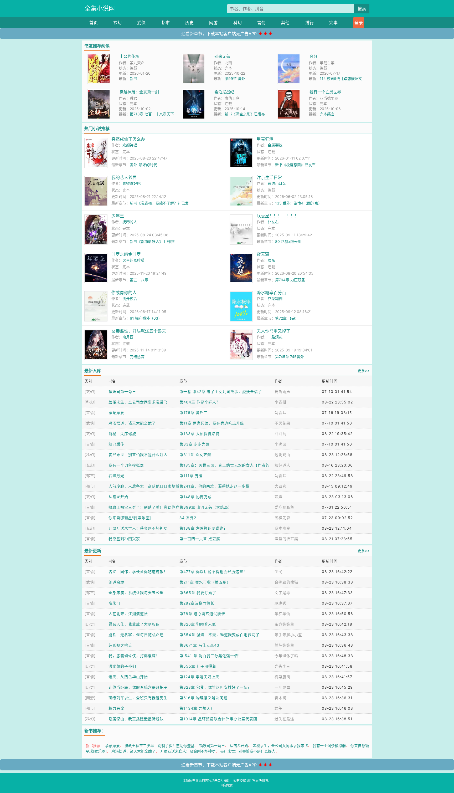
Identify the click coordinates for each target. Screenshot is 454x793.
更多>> (364, 370)
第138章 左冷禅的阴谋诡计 (203, 528)
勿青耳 (280, 412)
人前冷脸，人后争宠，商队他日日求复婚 (144, 486)
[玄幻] (90, 391)
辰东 (271, 260)
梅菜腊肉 (282, 676)
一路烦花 (275, 337)
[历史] (90, 624)
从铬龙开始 (118, 496)
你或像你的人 (124, 292)
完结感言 (137, 356)
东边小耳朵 (277, 183)
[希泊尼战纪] (193, 92)
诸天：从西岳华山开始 (128, 676)
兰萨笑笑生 (284, 645)
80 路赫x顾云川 (288, 241)
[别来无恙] (193, 56)
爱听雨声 (282, 391)
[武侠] (90, 423)
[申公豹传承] (98, 56)
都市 (165, 22)
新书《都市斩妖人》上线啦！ (154, 241)
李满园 (280, 444)
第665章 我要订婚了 (197, 592)
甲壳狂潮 (265, 139)
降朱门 (114, 603)
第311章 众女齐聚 (195, 454)
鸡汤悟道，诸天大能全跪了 (132, 423)
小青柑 (280, 402)
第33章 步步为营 (194, 444)
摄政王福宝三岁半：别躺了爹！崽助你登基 (159, 745)
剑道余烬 (116, 582)
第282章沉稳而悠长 (196, 603)
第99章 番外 (235, 78)
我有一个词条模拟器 (126, 465)
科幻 (237, 22)
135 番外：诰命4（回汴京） (298, 203)
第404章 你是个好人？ (199, 402)
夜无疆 (263, 254)
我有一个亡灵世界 (325, 91)
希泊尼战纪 (224, 91)
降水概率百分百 (271, 292)
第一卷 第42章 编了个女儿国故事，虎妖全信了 (220, 391)
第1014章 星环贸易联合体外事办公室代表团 (218, 719)
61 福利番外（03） (146, 318)
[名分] (288, 56)
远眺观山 (282, 454)
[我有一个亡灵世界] (288, 92)
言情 (261, 22)
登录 (358, 22)
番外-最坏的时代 (143, 164)
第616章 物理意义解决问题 (203, 697)
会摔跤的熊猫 (286, 582)
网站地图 (227, 785)
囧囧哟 (280, 433)
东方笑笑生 (284, 624)
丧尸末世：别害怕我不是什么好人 (138, 454)
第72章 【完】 (287, 318)
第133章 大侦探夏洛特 (199, 433)
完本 (333, 22)
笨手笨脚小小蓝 (288, 634)
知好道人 (282, 465)
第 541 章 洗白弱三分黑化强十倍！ (210, 655)
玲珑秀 (280, 603)
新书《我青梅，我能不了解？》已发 (159, 203)
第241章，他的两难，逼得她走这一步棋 (214, 486)
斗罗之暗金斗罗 (126, 254)
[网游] (90, 697)
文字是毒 (282, 592)
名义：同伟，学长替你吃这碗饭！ (138, 571)
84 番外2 (187, 517)
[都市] (90, 475)
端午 (278, 708)
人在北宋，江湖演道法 (128, 613)
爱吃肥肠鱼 (284, 507)
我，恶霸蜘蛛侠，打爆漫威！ (134, 655)
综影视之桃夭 (120, 645)
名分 (313, 56)
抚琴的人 (129, 221)
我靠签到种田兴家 (124, 538)
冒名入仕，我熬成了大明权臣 (134, 624)
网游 (213, 22)
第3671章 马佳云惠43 (199, 645)
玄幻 (117, 22)
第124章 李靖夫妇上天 (199, 676)
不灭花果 (282, 423)
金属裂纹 (275, 145)
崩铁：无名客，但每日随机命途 (136, 634)
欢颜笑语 (129, 145)
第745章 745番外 (289, 356)
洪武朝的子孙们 (122, 666)
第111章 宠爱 (191, 475)
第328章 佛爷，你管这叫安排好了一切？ (215, 687)
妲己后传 (116, 444)
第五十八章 (139, 280)
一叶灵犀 (282, 687)
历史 (189, 22)
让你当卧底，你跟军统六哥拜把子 (138, 687)
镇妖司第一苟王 (122, 391)
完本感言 (327, 114)
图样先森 (282, 517)
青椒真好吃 (131, 183)
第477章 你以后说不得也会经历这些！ (213, 571)
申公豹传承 (129, 56)
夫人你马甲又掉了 (273, 331)
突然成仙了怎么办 (128, 139)
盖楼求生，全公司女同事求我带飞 (138, 402)
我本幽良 (282, 528)
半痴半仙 (282, 613)
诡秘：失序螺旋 (122, 433)
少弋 (278, 571)
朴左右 (273, 221)
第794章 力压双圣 (290, 280)
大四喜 (280, 486)
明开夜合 (129, 298)
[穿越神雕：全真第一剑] (98, 92)
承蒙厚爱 (116, 412)
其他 (285, 22)
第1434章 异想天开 (196, 708)
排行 (309, 22)
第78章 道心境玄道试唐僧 (202, 613)
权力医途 (116, 708)
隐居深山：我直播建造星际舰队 (136, 719)
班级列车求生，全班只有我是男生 (138, 697)
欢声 (278, 496)
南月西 (127, 337)
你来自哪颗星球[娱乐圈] (130, 517)
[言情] (90, 412)
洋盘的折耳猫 (286, 538)
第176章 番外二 (193, 412)
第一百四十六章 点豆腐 (199, 538)
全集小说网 (100, 8)
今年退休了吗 (286, 655)
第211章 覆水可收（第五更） (205, 582)
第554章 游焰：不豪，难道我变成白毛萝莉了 (219, 634)
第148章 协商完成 (195, 496)
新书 (133, 78)
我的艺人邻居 (124, 177)
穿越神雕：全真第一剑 (139, 91)
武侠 (141, 22)
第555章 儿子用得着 (197, 666)
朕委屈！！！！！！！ (278, 215)
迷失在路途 (284, 719)
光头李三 (282, 666)
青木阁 (280, 697)
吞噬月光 (116, 475)
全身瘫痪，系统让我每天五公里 (136, 592)
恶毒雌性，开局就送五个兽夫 (138, 331)
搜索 (362, 8)
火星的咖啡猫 (133, 260)
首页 (93, 22)
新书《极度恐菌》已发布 (295, 164)
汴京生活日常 (269, 177)
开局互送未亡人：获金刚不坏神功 (138, 528)
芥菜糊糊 (275, 298)
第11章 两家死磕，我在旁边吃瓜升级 (211, 423)
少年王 (117, 215)
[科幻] (90, 402)
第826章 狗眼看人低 (197, 624)
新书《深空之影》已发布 (245, 114)
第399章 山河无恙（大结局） (205, 507)
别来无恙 (222, 56)
